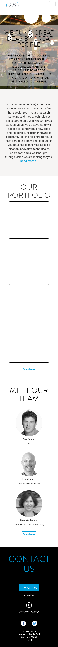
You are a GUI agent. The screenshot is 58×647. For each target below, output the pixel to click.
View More (29, 369)
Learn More (29, 221)
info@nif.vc (29, 595)
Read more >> (29, 161)
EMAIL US (29, 588)
